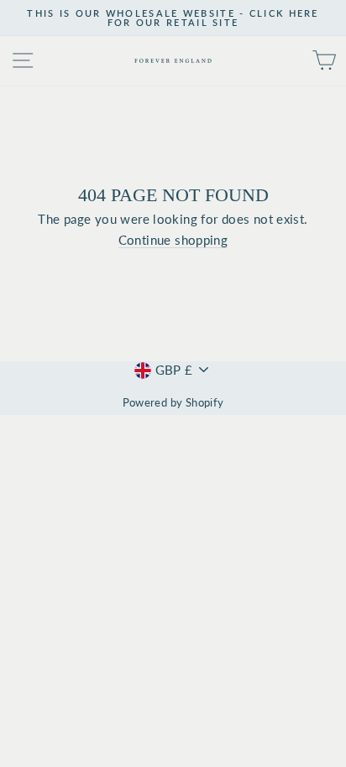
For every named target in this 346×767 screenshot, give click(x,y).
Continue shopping (173, 240)
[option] (173, 18)
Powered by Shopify (173, 402)
